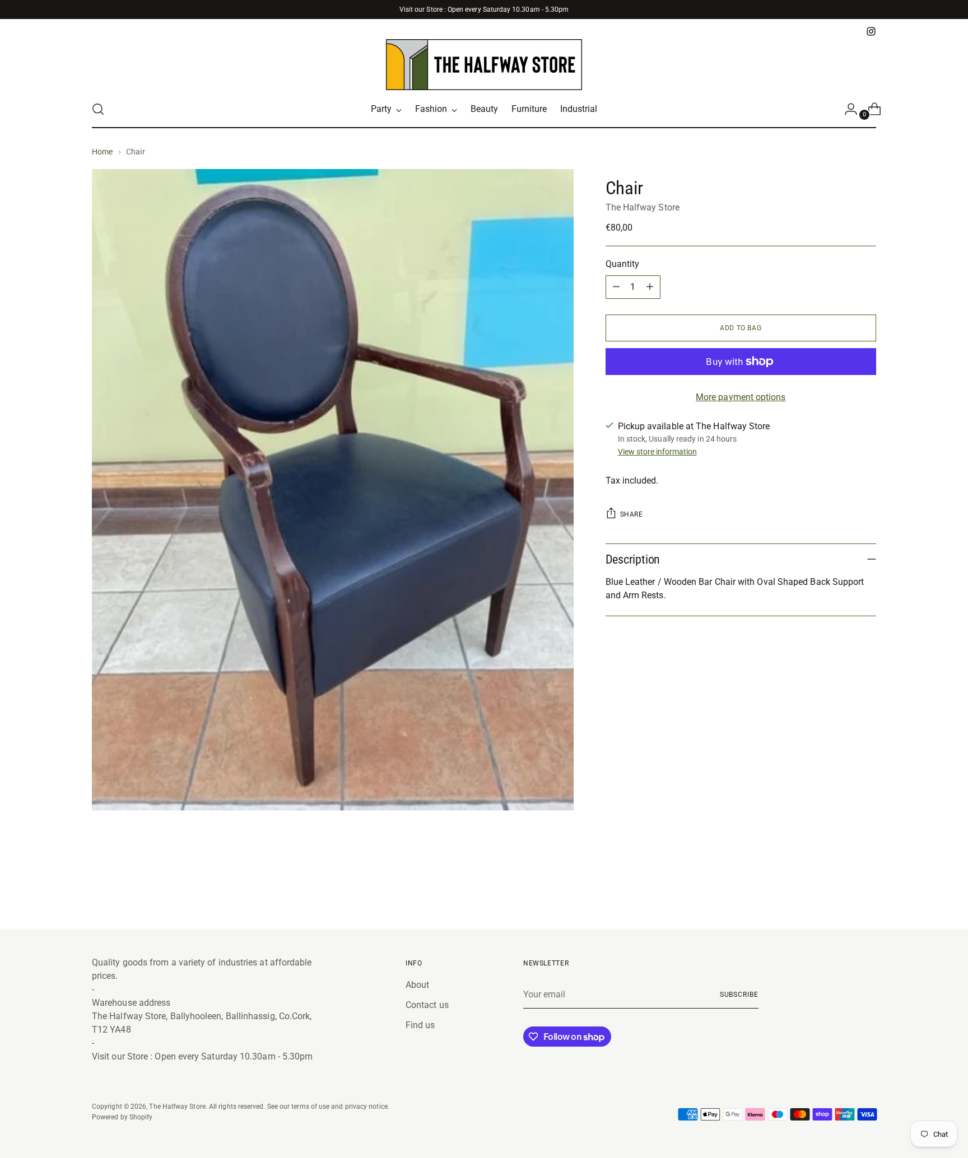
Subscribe (739, 994)
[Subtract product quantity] (616, 287)
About (417, 984)
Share (631, 514)
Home (102, 151)
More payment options (741, 397)
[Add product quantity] (650, 287)
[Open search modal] (98, 109)
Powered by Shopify (122, 1117)
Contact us (427, 1005)
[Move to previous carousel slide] (840, 891)
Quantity (623, 264)
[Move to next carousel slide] (866, 890)
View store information (657, 451)
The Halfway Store (643, 207)
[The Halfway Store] (484, 64)
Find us (420, 1025)
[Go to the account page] (846, 109)
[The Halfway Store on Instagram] (871, 31)
